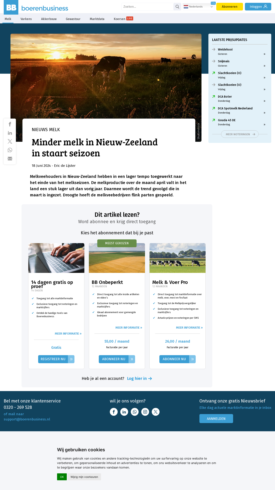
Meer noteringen (238, 134)
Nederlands (195, 6)
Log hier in (137, 378)
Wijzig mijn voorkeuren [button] (84, 476)
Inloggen (256, 6)
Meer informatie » (68, 333)
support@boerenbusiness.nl (27, 419)
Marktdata (97, 19)
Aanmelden (216, 419)
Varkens (26, 19)
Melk (8, 19)
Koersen (123, 19)
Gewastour (73, 19)
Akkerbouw (48, 19)
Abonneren (229, 6)
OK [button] (62, 476)
